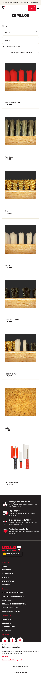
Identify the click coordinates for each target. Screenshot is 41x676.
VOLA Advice (6, 630)
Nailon (7, 265)
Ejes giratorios (11, 482)
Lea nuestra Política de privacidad (13, 660)
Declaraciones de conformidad (14, 604)
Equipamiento (7, 573)
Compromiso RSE (8, 627)
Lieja (7, 428)
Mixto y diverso (12, 374)
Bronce (8, 211)
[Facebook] (13, 640)
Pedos (4, 566)
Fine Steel (9, 157)
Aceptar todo (22, 666)
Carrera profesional (10, 607)
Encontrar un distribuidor (12, 593)
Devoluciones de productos (13, 596)
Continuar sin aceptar (9, 645)
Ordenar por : (15, 52)
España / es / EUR (12, 554)
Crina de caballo (12, 320)
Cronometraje (8, 581)
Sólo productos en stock (12, 46)
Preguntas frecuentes (11, 611)
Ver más (5, 656)
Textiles (5, 577)
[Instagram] (5, 640)
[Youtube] (20, 640)
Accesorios (6, 570)
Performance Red (12, 103)
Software (6, 585)
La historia (6, 619)
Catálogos (6, 600)
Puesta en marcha (20, 673)
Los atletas (6, 623)
